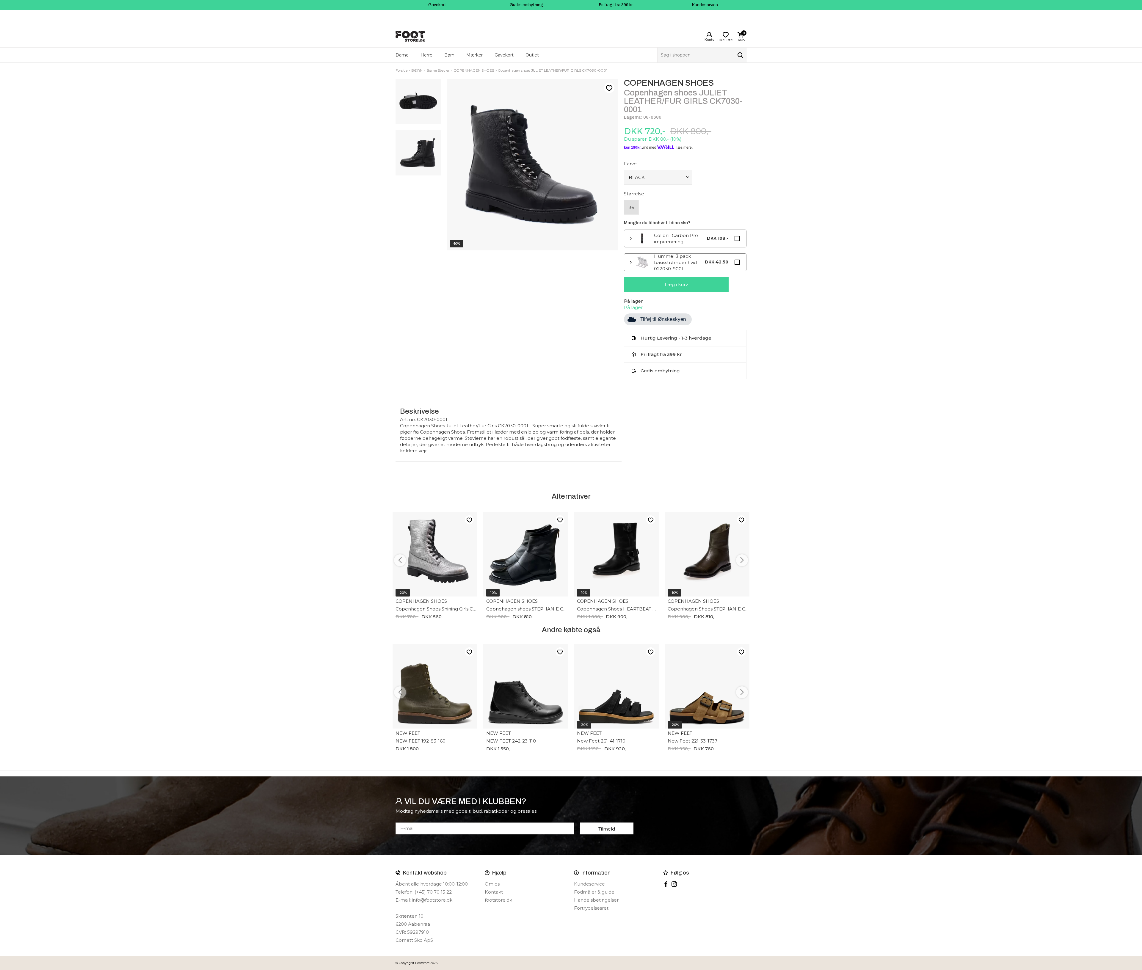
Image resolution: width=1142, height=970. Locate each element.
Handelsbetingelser (596, 900)
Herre (426, 55)
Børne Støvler (438, 70)
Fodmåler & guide (594, 892)
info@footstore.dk (432, 900)
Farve (630, 164)
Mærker (474, 55)
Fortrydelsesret (591, 908)
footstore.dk (498, 900)
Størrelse (634, 194)
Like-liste (609, 88)
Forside (401, 70)
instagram (674, 884)
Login (709, 34)
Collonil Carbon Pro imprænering (676, 238)
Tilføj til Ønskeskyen (663, 319)
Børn (449, 55)
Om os (492, 884)
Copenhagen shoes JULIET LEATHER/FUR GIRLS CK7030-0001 (552, 70)
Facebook (666, 884)
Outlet (532, 55)
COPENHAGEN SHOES (474, 70)
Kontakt (494, 892)
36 (631, 207)
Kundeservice (705, 5)
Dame (402, 55)
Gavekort (437, 5)
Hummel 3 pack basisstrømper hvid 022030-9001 (675, 262)
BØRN (417, 70)
